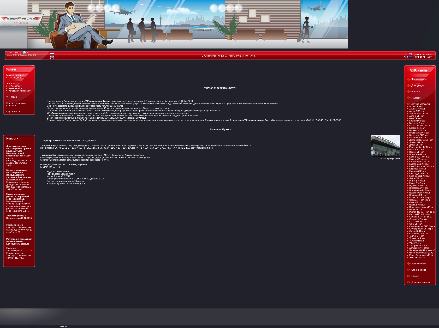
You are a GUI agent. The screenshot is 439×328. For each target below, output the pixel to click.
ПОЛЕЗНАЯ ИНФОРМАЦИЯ (230, 56)
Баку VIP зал (415, 118)
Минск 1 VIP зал (417, 181)
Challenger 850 (16, 77)
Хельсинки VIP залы (419, 248)
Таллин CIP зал (416, 236)
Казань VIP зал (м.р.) (419, 159)
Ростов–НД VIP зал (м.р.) (421, 214)
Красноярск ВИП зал (419, 176)
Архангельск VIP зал (419, 113)
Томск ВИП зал (416, 241)
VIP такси (11, 96)
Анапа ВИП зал (416, 111)
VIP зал (10, 83)
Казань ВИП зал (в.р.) (419, 157)
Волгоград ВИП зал (418, 135)
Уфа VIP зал (415, 243)
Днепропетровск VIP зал (421, 140)
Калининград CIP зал (419, 161)
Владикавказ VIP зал (419, 133)
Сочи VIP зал (415, 224)
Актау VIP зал (416, 106)
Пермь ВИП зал (417, 205)
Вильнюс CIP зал (417, 130)
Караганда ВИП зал (419, 164)
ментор (63, 326)
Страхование (418, 269)
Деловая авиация (421, 282)
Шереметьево (419, 79)
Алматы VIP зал (417, 109)
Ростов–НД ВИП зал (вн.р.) (422, 212)
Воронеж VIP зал (417, 137)
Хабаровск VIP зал (418, 245)
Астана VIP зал (416, 116)
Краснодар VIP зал (418, 173)
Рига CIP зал (415, 209)
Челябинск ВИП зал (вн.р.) (422, 250)
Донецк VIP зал (416, 142)
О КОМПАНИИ (209, 56)
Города (415, 276)
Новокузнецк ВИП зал (420, 190)
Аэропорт (82, 164)
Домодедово (418, 85)
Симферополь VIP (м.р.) (421, 229)
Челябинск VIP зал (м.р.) (421, 253)
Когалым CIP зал (417, 171)
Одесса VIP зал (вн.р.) (420, 197)
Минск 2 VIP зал (417, 183)
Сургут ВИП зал (417, 231)
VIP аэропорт (15, 86)
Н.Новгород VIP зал (418, 188)
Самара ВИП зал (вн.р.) (420, 217)
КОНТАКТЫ (250, 56)
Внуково (415, 91)
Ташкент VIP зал (417, 238)
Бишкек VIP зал (416, 123)
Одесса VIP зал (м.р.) (419, 200)
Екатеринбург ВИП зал (420, 147)
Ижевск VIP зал (416, 152)
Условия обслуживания (20, 91)
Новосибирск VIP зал (419, 193)
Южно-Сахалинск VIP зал (421, 255)
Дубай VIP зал (416, 145)
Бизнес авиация (15, 75)
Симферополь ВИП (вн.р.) (422, 226)
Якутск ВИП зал (417, 257)
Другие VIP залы (420, 103)
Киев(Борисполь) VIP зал (421, 166)
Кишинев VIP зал (417, 169)
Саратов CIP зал (417, 221)
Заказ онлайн (15, 88)
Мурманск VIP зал (418, 185)
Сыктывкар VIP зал (418, 233)
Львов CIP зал (416, 178)
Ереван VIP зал (416, 149)
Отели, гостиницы (16, 103)
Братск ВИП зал (417, 128)
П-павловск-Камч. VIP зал (421, 207)
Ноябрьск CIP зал (417, 195)
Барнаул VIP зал (417, 121)
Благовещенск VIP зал (420, 125)
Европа (12, 105)
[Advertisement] (102, 72)
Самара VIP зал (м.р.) (419, 219)
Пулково (416, 97)
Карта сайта (13, 111)
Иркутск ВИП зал (417, 154)
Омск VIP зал (415, 202)
